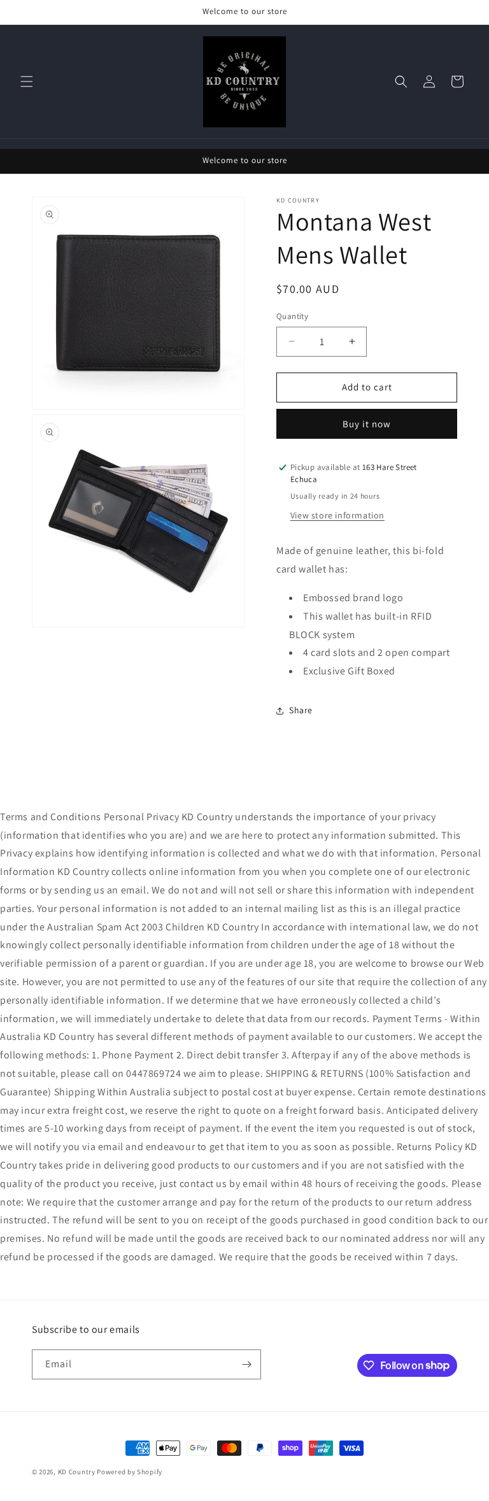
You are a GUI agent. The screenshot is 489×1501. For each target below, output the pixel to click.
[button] (27, 82)
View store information (337, 515)
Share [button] (301, 710)
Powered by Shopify (129, 1471)
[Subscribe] (246, 1364)
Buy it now (367, 424)
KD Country (77, 1471)
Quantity (292, 316)
